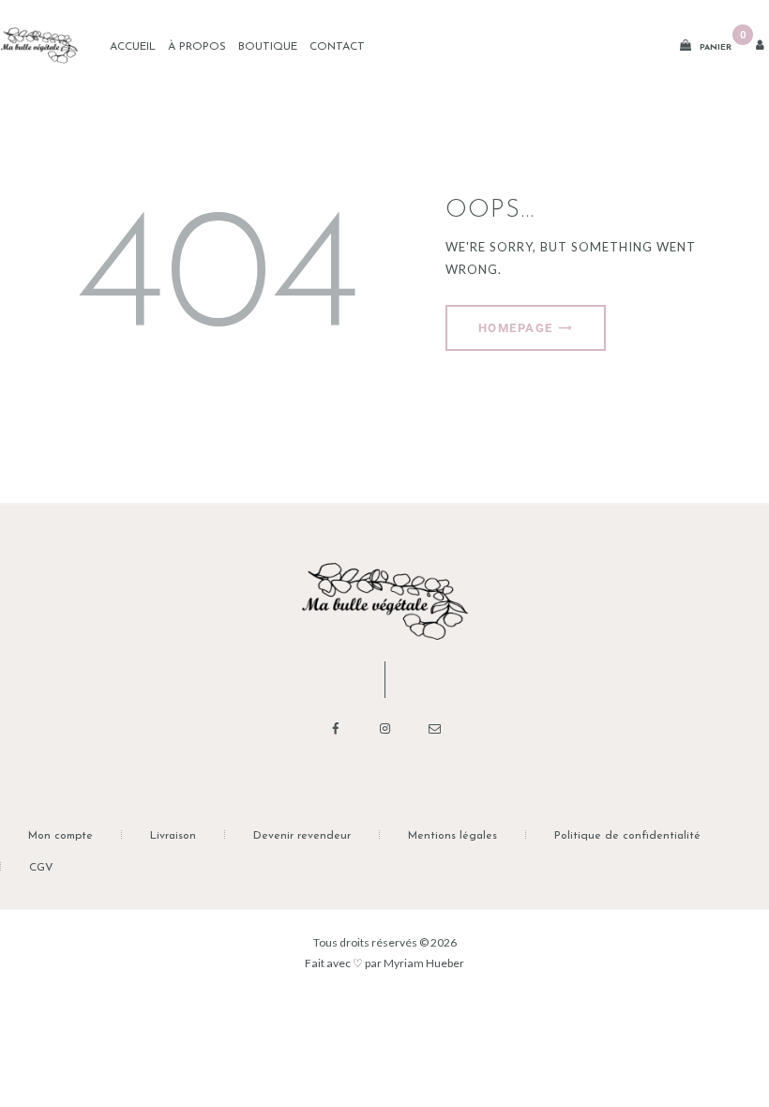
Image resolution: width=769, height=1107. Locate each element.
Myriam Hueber (424, 963)
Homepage (515, 328)
